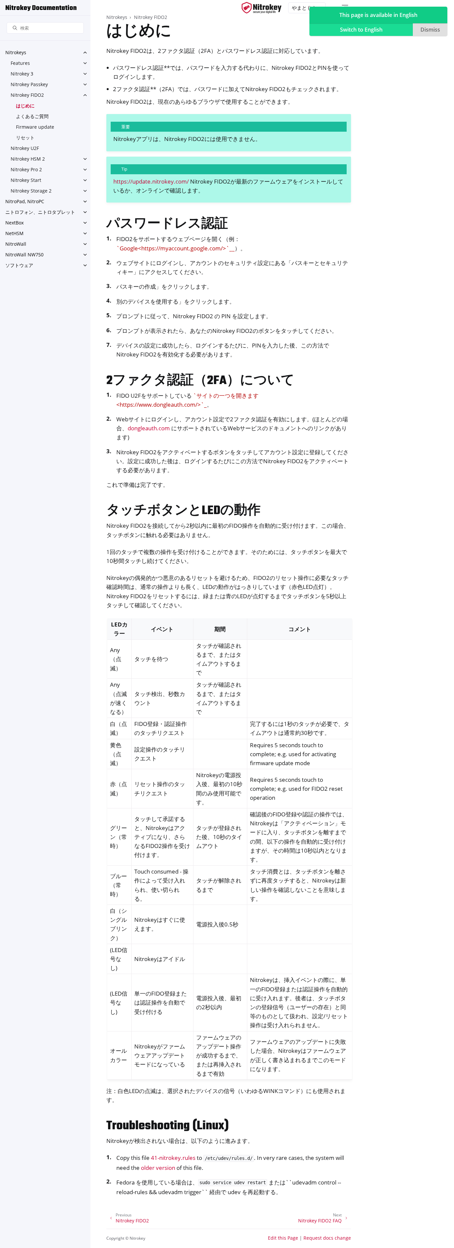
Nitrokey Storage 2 (31, 191)
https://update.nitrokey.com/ (151, 181)
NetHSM (14, 233)
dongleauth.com (149, 428)
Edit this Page (283, 1238)
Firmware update (35, 127)
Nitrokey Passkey (29, 84)
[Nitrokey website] (262, 8)
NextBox (14, 222)
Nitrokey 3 (22, 73)
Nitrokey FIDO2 (27, 95)
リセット (25, 137)
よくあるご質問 (32, 116)
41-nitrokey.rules (173, 1158)
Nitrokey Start (26, 180)
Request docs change (327, 1238)
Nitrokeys (15, 52)
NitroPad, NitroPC (24, 201)
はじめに (25, 105)
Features (20, 63)
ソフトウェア (19, 265)
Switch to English (361, 29)
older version (158, 1168)
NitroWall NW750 (24, 254)
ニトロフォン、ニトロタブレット (40, 212)
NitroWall (15, 244)
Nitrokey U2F (25, 148)
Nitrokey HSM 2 (28, 159)
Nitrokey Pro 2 (26, 169)
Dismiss (430, 29)
